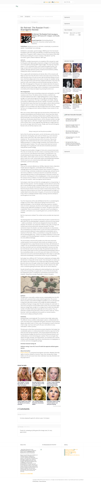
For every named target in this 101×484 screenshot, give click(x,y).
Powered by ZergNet (57, 406)
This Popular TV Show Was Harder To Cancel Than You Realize (23, 384)
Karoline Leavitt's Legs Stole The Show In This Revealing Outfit (38, 384)
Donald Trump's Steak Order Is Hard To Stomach (77, 90)
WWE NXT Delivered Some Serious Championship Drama (77, 106)
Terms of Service (42, 481)
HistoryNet (78, 114)
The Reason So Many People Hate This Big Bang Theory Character (67, 106)
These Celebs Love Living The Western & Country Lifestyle (24, 403)
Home (21, 16)
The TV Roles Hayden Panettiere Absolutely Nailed (38, 403)
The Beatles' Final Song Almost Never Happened (67, 75)
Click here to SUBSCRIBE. (26, 473)
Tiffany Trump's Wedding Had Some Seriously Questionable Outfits (53, 384)
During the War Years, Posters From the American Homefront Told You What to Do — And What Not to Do (73, 143)
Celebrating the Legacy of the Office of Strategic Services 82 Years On (72, 120)
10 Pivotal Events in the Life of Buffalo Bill (73, 137)
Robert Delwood (25, 352)
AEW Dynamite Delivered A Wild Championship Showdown (76, 75)
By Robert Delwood (26, 31)
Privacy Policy (36, 481)
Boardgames (27, 16)
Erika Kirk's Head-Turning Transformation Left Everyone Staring (53, 403)
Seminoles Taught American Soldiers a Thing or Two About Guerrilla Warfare (73, 126)
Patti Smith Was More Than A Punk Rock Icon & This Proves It (67, 90)
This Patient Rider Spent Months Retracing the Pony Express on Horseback (73, 132)
